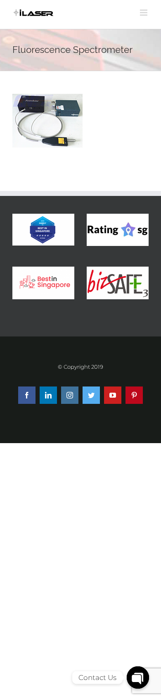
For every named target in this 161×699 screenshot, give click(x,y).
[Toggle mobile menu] (144, 12)
